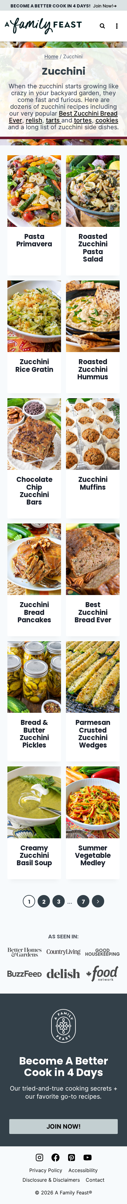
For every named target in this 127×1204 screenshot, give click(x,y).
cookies (107, 120)
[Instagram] (39, 1157)
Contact (95, 1180)
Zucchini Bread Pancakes (34, 612)
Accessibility (83, 1170)
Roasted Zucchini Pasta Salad (93, 248)
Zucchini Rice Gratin (34, 365)
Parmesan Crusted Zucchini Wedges (93, 734)
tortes (83, 120)
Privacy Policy (45, 1170)
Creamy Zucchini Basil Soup (34, 855)
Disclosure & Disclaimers (51, 1180)
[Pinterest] (71, 1157)
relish (34, 120)
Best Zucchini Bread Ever (63, 117)
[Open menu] (116, 26)
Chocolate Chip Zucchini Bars (34, 491)
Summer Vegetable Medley (93, 855)
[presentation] (34, 191)
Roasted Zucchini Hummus (92, 369)
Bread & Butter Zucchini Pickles (34, 734)
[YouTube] (88, 1157)
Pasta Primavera (34, 240)
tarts (53, 120)
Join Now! (103, 5)
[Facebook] (55, 1157)
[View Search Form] (102, 26)
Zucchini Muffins (93, 483)
